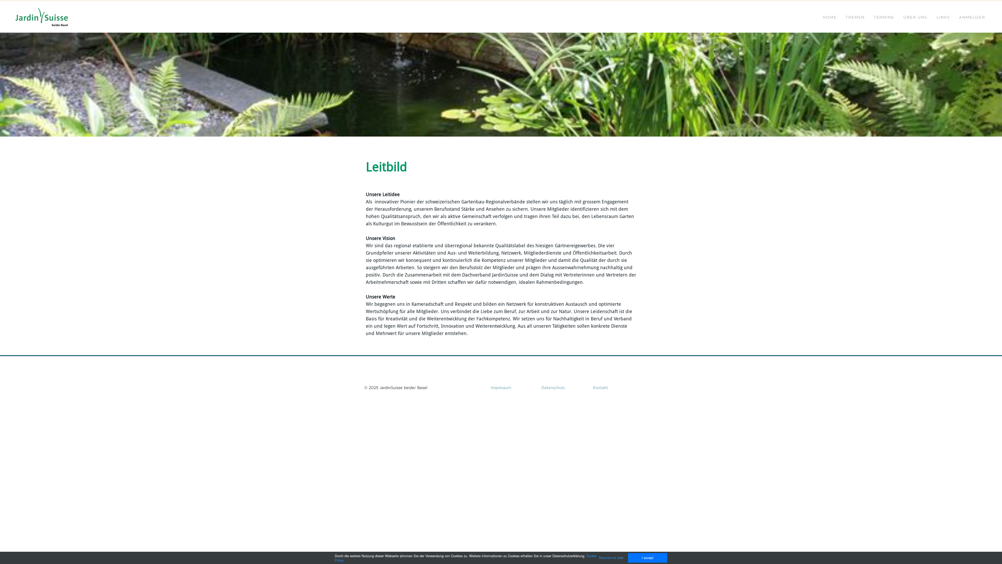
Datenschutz (553, 387)
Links (943, 17)
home (830, 17)
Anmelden (972, 17)
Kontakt (600, 387)
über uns (915, 17)
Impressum (501, 387)
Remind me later (611, 557)
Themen (855, 17)
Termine (884, 17)
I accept (647, 557)
